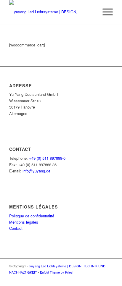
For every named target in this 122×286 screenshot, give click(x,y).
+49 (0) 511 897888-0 (47, 158)
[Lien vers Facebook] (108, 278)
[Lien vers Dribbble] (99, 278)
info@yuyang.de (36, 171)
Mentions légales (23, 222)
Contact (16, 228)
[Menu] (105, 12)
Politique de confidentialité (31, 216)
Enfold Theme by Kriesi (56, 272)
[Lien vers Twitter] (90, 278)
